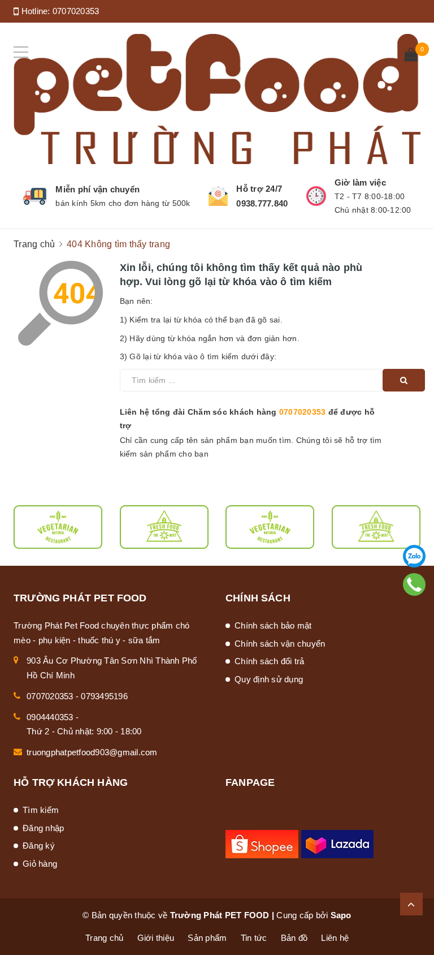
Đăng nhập (43, 828)
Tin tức (254, 938)
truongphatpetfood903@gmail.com (92, 752)
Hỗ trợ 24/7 (259, 188)
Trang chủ (104, 938)
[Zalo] (414, 556)
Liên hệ (335, 938)
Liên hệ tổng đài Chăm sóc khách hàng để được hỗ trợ (247, 418)
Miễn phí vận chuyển (97, 189)
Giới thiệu (156, 938)
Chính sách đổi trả (270, 661)
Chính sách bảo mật (273, 625)
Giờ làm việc (360, 182)
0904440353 (50, 717)
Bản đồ (294, 938)
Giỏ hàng (40, 863)
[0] (411, 56)
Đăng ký (39, 845)
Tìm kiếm (41, 810)
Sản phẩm (207, 938)
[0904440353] (414, 584)
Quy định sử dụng (269, 679)
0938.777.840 (262, 203)
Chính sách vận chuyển (280, 643)
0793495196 (104, 696)
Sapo (341, 915)
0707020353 (76, 11)
